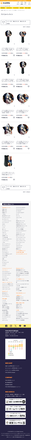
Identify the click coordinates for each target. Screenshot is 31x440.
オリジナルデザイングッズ (21, 254)
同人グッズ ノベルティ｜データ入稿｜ (10, 10)
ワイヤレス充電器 (19, 229)
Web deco (3, 7)
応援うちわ (4, 209)
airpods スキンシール (20, 234)
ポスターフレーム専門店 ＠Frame (12, 370)
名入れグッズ (5, 291)
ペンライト (4, 302)
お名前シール (5, 235)
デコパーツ (4, 318)
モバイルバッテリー (20, 227)
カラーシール (5, 320)
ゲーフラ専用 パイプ (6, 315)
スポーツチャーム (5, 287)
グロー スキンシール (20, 239)
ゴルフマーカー (19, 245)
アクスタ (21, 7)
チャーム (18, 215)
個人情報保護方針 (8, 382)
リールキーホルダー (20, 212)
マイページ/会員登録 (20, 320)
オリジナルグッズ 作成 (15, 433)
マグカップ (4, 257)
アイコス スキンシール (20, 237)
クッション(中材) (5, 308)
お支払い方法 (19, 304)
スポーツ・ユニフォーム (7, 282)
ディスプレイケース (6, 316)
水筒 (3, 258)
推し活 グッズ (9, 433)
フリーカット (5, 270)
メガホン (4, 214)
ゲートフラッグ (5, 222)
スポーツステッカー (6, 289)
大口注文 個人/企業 (20, 252)
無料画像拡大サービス (20, 270)
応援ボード (4, 212)
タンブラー (4, 260)
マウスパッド (19, 232)
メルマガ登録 (19, 316)
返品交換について (19, 298)
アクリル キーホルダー (20, 207)
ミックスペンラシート (6, 220)
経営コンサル (22, 437)
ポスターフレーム (11, 435)
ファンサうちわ (3, 433)
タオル (3, 224)
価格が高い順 (23, 21)
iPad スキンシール (20, 222)
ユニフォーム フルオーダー (7, 285)
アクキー (24, 433)
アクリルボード (5, 252)
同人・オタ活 (27, 7)
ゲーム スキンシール (20, 242)
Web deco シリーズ (6, 207)
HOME (2, 10)
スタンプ (4, 232)
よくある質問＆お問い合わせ (22, 313)
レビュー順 (9, 21)
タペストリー (5, 250)
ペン (17, 219)
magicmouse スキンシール (21, 225)
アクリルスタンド (5, 271)
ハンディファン (5, 240)
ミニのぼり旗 (5, 237)
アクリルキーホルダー (6, 273)
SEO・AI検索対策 (26, 435)
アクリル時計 (5, 255)
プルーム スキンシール (20, 240)
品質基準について (19, 297)
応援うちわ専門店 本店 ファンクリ (12, 366)
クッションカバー (5, 247)
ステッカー (4, 234)
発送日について (19, 307)
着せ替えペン (5, 305)
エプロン (4, 265)
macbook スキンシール (21, 224)
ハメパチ (4, 300)
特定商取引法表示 (8, 384)
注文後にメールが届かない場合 (22, 300)
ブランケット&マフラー (7, 239)
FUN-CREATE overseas (10, 372)
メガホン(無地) (5, 312)
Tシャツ (3, 225)
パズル (3, 242)
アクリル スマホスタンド (21, 230)
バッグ (3, 227)
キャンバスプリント (6, 244)
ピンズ (17, 214)
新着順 (8, 23)
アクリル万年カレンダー (7, 254)
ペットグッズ (16, 7)
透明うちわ (4, 210)
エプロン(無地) (5, 313)
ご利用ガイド (19, 295)
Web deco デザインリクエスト (22, 318)
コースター (4, 263)
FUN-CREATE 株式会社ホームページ (12, 386)
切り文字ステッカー (6, 215)
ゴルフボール (19, 247)
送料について (19, 306)
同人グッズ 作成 (5, 435)
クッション (4, 276)
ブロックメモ (19, 217)
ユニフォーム (9, 7)
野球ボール (18, 248)
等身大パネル (5, 280)
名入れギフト (5, 293)
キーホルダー (19, 210)
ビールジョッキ (5, 262)
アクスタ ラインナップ (7, 268)
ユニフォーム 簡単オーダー (7, 284)
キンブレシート (5, 219)
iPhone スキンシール (20, 220)
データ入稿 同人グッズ (20, 250)
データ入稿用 (19, 290)
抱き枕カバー (5, 248)
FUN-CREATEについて (21, 293)
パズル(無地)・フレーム (7, 303)
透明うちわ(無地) (5, 307)
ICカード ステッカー (20, 235)
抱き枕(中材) (4, 310)
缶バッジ (4, 229)
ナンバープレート (5, 296)
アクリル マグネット (20, 209)
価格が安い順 (16, 21)
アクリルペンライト (6, 217)
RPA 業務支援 (17, 437)
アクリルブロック (5, 245)
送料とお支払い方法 (20, 302)
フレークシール (5, 278)
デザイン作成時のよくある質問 (22, 273)
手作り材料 (4, 298)
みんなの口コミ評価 (20, 315)
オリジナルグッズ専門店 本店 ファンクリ (13, 368)
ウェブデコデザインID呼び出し (22, 271)
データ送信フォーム (20, 279)
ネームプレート (5, 230)
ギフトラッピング (19, 311)
